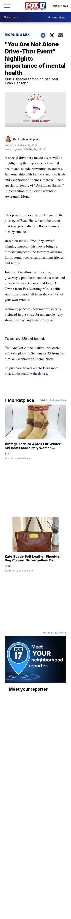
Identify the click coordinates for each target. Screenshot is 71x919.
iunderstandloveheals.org (29, 373)
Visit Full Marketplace (53, 400)
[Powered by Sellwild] (60, 632)
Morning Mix (17, 35)
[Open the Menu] (6, 6)
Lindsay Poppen (29, 139)
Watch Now (59, 6)
